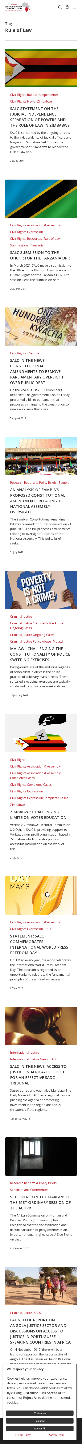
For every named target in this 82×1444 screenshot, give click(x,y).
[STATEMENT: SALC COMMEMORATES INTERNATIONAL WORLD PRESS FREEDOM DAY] (41, 895)
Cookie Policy (56, 1434)
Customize (40, 1413)
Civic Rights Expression (26, 232)
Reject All (40, 1420)
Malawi (58, 641)
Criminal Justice (21, 616)
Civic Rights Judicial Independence (34, 95)
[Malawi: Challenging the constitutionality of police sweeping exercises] (41, 590)
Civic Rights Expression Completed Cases (39, 798)
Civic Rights (18, 353)
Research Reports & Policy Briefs (33, 482)
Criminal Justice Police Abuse (30, 641)
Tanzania (36, 245)
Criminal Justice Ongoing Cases (32, 635)
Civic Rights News (22, 101)
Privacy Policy (23, 1434)
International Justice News (29, 1059)
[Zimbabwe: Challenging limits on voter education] (41, 733)
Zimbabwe (44, 101)
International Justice (24, 1052)
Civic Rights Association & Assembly (35, 225)
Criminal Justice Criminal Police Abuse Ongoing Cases (37, 625)
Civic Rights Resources (26, 238)
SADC (49, 929)
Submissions (19, 245)
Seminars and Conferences (29, 1190)
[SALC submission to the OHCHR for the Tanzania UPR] (41, 199)
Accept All (39, 1428)
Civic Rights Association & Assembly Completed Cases (35, 775)
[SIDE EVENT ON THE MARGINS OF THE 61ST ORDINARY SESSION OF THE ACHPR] (41, 1156)
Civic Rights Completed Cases (31, 784)
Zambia (33, 353)
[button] (75, 7)
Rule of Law (52, 238)
